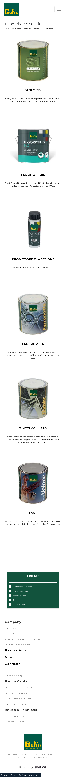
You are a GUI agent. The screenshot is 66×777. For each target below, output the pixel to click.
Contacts (13, 664)
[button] (33, 580)
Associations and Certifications (22, 639)
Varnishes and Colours (17, 644)
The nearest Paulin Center (20, 688)
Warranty (10, 634)
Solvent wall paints (21, 591)
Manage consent (31, 775)
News (9, 657)
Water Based (19, 604)
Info (7, 670)
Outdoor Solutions (15, 721)
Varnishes (16, 28)
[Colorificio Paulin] (11, 9)
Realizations (15, 650)
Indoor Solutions (14, 716)
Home (7, 28)
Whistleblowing (14, 675)
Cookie (14, 775)
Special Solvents (20, 595)
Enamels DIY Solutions (42, 28)
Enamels (27, 28)
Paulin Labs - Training (18, 704)
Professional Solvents (22, 586)
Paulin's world (13, 628)
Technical (17, 600)
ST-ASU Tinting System (18, 698)
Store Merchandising (17, 693)
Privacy (5, 775)
